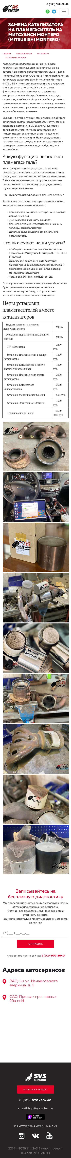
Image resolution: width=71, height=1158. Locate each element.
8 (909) (53, 956)
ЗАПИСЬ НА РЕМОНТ (35, 1090)
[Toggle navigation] (64, 11)
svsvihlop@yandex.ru (35, 1108)
